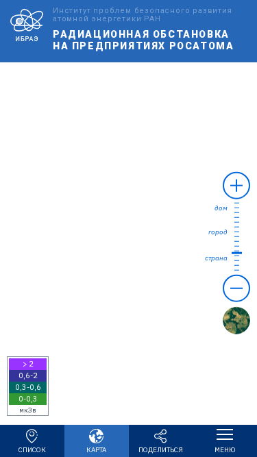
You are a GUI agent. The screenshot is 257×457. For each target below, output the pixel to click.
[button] (28, 386)
